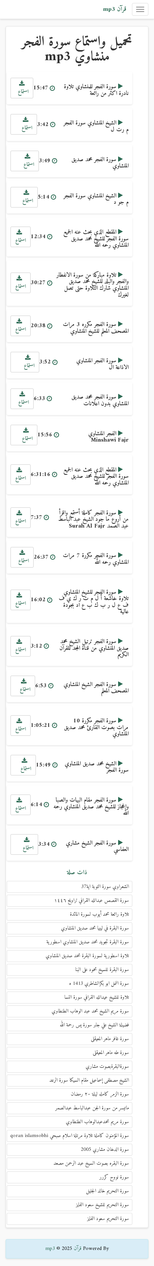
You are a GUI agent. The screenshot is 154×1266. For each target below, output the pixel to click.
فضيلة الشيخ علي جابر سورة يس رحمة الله (94, 1025)
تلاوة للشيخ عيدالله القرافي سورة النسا (96, 997)
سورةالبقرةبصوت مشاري (107, 1066)
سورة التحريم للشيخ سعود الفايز (102, 1205)
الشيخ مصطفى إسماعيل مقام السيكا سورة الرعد (89, 1080)
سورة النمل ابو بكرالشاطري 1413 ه (99, 983)
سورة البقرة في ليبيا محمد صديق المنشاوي (95, 928)
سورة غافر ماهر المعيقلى (110, 1039)
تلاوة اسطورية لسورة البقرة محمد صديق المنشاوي (87, 956)
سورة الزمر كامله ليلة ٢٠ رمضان (100, 1094)
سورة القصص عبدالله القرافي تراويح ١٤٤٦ (91, 900)
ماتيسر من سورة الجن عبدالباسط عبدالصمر (92, 1108)
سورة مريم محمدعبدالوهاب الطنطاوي (97, 1122)
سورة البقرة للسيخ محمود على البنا (102, 969)
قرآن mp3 (114, 9)
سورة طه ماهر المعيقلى (111, 1052)
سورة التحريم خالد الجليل (107, 1191)
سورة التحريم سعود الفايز (108, 1218)
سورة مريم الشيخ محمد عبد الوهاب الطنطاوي (90, 1011)
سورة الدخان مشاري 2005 (105, 1149)
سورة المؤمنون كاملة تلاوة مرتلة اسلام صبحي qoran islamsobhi (69, 1135)
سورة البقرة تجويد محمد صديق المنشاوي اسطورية (87, 942)
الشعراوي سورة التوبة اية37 (105, 886)
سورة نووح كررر (114, 1177)
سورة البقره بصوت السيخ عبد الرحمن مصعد (91, 1163)
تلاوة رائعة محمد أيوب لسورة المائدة (99, 914)
